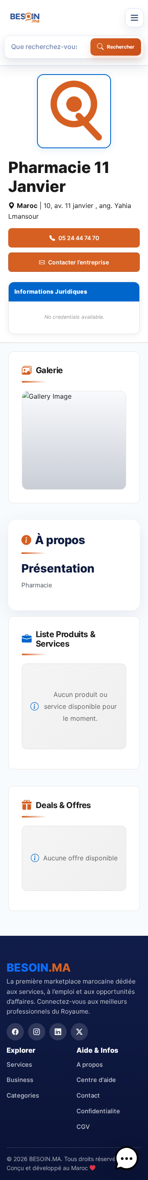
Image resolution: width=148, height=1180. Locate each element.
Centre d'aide (96, 1080)
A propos (89, 1064)
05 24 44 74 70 (78, 237)
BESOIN (39, 967)
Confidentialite (98, 1111)
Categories (23, 1095)
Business (20, 1080)
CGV (83, 1127)
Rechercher (120, 47)
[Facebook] (15, 1031)
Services (19, 1064)
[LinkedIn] (58, 1031)
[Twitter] (79, 1031)
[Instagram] (36, 1031)
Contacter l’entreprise (78, 262)
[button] (126, 1158)
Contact (88, 1095)
